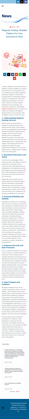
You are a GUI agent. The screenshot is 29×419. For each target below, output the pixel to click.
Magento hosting (7, 109)
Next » (18, 391)
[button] (2, 6)
